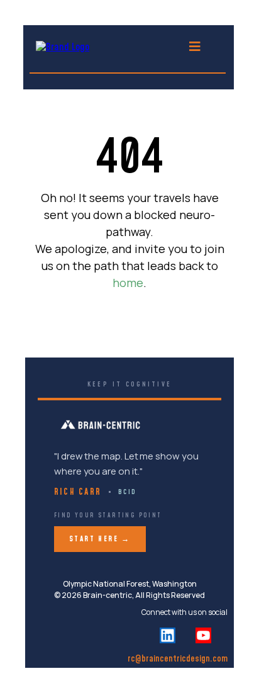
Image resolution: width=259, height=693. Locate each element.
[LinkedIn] (167, 635)
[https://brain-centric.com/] (62, 47)
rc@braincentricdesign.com (178, 659)
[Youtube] (203, 635)
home (128, 282)
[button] (195, 47)
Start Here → (100, 539)
